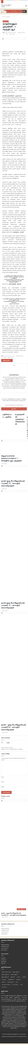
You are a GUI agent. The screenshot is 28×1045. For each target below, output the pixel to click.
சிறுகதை (3, 982)
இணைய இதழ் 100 (5, 974)
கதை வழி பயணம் (4, 932)
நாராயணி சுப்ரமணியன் (6, 984)
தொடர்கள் (6, 21)
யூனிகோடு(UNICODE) (11, 1000)
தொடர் (17, 982)
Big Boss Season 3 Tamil (6, 971)
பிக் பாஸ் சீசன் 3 (15, 984)
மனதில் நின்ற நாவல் (5, 930)
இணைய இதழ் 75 (16, 971)
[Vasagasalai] (14, 11)
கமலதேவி (24, 977)
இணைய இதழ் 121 (14, 974)
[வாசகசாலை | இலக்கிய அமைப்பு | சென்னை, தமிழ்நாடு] (7, 5)
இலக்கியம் (13, 977)
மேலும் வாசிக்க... (14, 1028)
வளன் (21, 984)
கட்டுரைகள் (3, 959)
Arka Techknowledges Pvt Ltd (20, 1036)
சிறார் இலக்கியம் (11, 979)
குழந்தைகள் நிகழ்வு (5, 928)
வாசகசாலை (4, 987)
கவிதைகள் (3, 958)
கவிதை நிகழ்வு (4, 933)
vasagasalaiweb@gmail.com (7, 999)
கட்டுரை (18, 977)
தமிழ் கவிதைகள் (10, 982)
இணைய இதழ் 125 (5, 977)
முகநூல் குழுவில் (9, 997)
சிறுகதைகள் (3, 961)
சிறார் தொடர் (18, 979)
